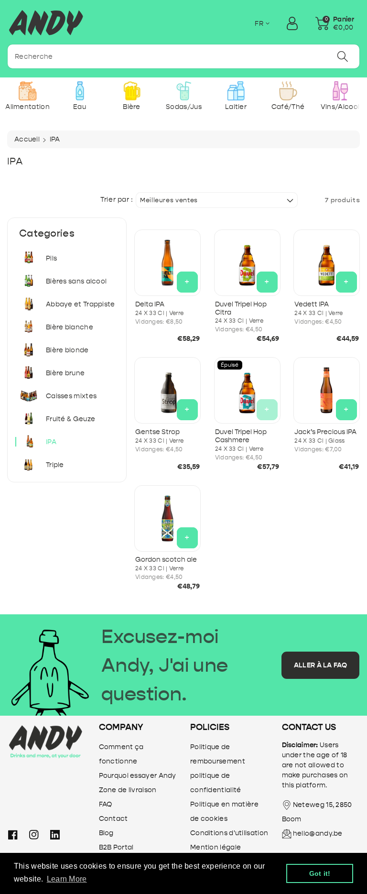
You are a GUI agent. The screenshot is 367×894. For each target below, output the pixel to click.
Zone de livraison (128, 790)
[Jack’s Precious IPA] (326, 390)
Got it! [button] (320, 873)
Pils (51, 258)
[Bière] (131, 90)
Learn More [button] (67, 879)
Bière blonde (67, 350)
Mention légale (215, 847)
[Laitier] (236, 90)
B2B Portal (116, 847)
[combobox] (183, 56)
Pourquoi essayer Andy (137, 776)
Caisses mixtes (71, 396)
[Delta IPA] (167, 262)
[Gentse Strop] (167, 390)
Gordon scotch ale (166, 560)
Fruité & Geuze (70, 419)
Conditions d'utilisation (229, 833)
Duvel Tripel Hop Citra (241, 308)
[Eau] (79, 90)
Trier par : (116, 200)
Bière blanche (69, 327)
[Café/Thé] (288, 90)
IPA (51, 442)
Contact (113, 819)
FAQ (105, 804)
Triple (55, 465)
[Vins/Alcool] (340, 90)
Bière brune (65, 373)
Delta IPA (149, 304)
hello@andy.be (318, 833)
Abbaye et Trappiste (80, 304)
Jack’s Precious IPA (325, 432)
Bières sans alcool (76, 281)
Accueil (27, 139)
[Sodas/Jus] (183, 90)
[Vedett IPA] (326, 262)
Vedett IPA (311, 304)
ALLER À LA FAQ (320, 665)
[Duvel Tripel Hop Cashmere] (247, 390)
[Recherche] (342, 56)
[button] (334, 23)
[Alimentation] (27, 90)
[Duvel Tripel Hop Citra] (247, 262)
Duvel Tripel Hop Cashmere (241, 436)
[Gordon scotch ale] (167, 518)
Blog (106, 833)
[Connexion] (291, 23)
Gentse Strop (157, 432)
